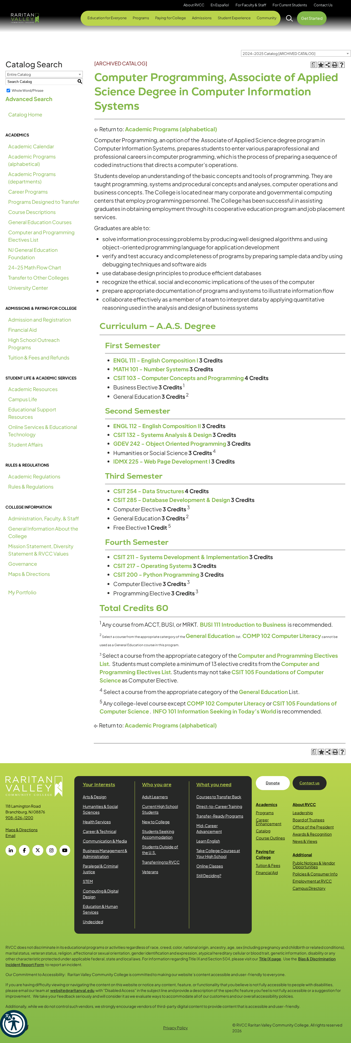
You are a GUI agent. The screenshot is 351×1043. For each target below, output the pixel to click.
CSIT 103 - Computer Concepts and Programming (178, 377)
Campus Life (22, 399)
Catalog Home (25, 114)
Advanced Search (28, 98)
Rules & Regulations (30, 486)
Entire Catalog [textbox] (19, 74)
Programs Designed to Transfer (43, 202)
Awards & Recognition (312, 834)
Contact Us (323, 5)
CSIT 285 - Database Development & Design (171, 499)
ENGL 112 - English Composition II (157, 425)
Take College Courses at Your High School (218, 853)
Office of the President (313, 827)
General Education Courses (40, 222)
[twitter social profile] (37, 850)
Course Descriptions (32, 212)
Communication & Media (105, 840)
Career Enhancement (268, 822)
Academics (266, 804)
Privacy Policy (175, 1027)
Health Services (97, 821)
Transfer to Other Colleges (38, 277)
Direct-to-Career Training (219, 806)
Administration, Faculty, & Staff (43, 518)
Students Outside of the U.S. (160, 849)
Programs (265, 813)
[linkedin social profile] (10, 850)
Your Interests (99, 785)
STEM (88, 881)
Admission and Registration (39, 319)
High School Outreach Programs (34, 343)
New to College (156, 821)
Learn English (208, 840)
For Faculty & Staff (251, 5)
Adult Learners (155, 796)
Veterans (150, 871)
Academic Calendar (31, 146)
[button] (13, 1024)
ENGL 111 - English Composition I (155, 360)
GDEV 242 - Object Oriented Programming (169, 443)
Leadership (303, 813)
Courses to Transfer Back (218, 796)
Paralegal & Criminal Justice (100, 868)
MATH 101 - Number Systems (151, 369)
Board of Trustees (308, 820)
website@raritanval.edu (72, 990)
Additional (302, 854)
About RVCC (304, 804)
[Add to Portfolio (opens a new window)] (321, 65)
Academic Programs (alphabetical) (32, 160)
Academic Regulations (34, 476)
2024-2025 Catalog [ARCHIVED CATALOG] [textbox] (279, 53)
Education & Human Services (100, 909)
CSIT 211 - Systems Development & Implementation (180, 556)
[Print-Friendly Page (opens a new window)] (335, 65)
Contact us (309, 782)
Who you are (156, 785)
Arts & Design (94, 796)
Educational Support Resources (32, 413)
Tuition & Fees (268, 865)
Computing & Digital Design (100, 893)
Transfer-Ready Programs (219, 815)
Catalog (263, 831)
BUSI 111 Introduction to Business (243, 624)
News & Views (305, 841)
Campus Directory (309, 888)
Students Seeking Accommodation (158, 834)
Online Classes (209, 865)
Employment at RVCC (312, 881)
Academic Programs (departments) (32, 178)
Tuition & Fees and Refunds (38, 357)
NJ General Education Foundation (33, 253)
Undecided (93, 921)
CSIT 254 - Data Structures (148, 490)
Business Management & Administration (105, 853)
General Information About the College (43, 532)
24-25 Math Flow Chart (34, 267)
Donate (273, 782)
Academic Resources (33, 389)
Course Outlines (270, 838)
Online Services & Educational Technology (42, 430)
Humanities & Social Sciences (100, 809)
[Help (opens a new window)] (342, 65)
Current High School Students (160, 809)
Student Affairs (25, 444)
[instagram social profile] (51, 850)
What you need (213, 785)
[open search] (289, 18)
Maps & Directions (29, 574)
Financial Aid (22, 330)
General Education (210, 635)
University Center (28, 288)
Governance (22, 563)
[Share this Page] (328, 65)
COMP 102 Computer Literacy (281, 635)
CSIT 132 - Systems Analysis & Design (162, 434)
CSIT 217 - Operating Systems (152, 565)
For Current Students (290, 5)
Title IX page (270, 958)
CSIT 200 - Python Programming (156, 574)
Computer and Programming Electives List (41, 236)
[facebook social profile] (24, 850)
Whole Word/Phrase (27, 90)
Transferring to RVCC (161, 862)
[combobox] (296, 53)
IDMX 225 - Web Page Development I (161, 461)
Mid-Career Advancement (209, 828)
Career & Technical (99, 831)
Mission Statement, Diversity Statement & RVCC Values (40, 550)
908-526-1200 (19, 817)
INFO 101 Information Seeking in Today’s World (214, 711)
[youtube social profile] (65, 850)
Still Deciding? (208, 875)
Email (10, 835)
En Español (220, 5)
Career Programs (28, 191)
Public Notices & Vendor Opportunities (314, 865)
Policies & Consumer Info (315, 874)
